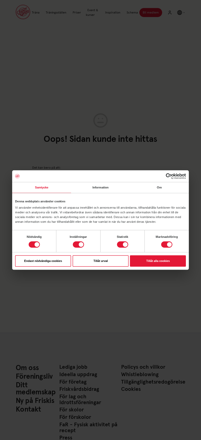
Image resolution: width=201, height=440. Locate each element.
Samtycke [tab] (41, 187)
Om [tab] (159, 187)
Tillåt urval (100, 261)
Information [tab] (100, 187)
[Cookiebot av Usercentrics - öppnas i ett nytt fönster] (169, 176)
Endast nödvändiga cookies (43, 261)
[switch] (78, 244)
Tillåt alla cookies (158, 261)
